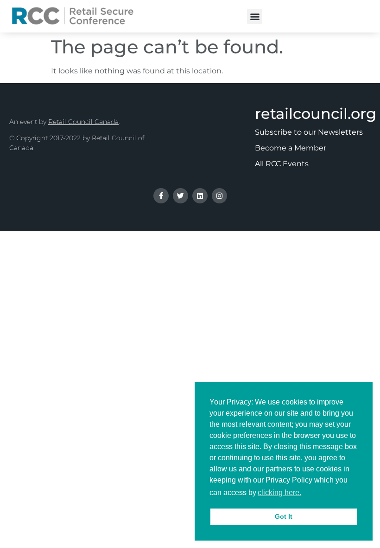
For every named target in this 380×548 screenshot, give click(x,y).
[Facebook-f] (161, 195)
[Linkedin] (200, 195)
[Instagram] (219, 195)
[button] (254, 16)
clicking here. (279, 492)
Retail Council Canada (83, 121)
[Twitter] (180, 195)
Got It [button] (283, 516)
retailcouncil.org (315, 113)
